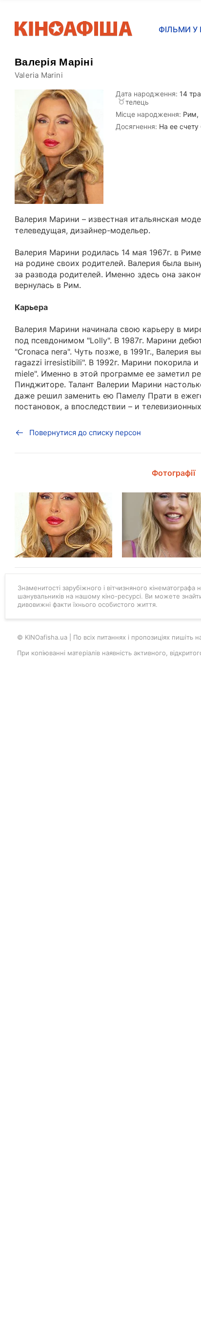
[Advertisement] (100, 457)
